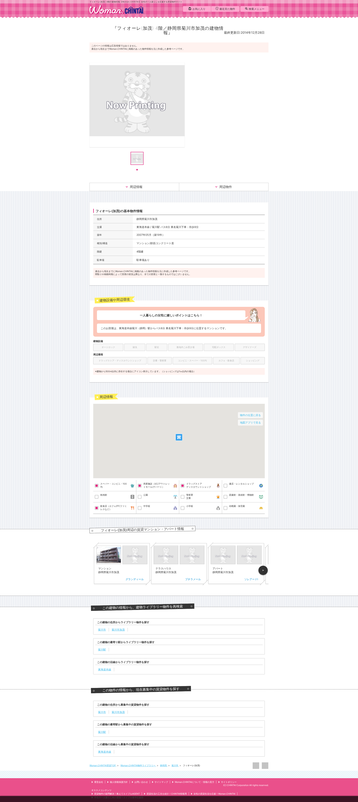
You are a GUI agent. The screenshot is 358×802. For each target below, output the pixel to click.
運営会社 (98, 782)
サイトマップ (161, 782)
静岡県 (163, 765)
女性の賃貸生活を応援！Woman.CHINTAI (214, 793)
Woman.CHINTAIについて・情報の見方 (194, 782)
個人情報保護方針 (119, 782)
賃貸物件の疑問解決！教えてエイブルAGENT (117, 793)
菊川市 (175, 765)
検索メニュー (256, 8)
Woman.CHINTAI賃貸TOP (103, 765)
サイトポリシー (229, 782)
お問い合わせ (141, 782)
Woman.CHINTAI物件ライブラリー (138, 765)
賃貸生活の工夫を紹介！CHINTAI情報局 (167, 793)
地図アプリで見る (250, 422)
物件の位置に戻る (250, 415)
